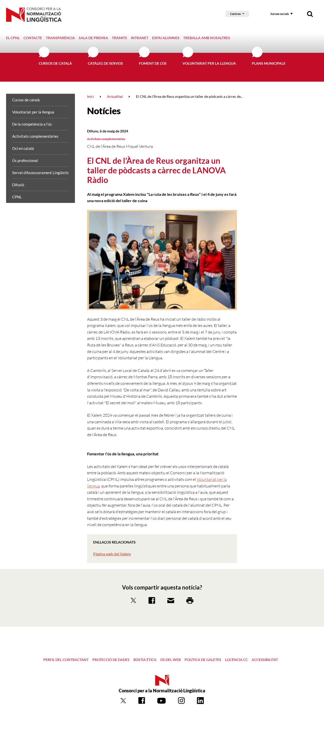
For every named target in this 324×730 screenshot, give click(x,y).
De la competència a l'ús (32, 124)
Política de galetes (203, 659)
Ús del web (170, 659)
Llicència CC (236, 659)
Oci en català (23, 148)
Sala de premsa (93, 38)
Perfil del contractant (66, 659)
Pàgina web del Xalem (112, 553)
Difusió (18, 184)
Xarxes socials (279, 14)
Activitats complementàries (35, 136)
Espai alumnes (165, 38)
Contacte (33, 38)
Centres (235, 14)
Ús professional (25, 160)
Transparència (60, 38)
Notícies (104, 110)
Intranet (139, 38)
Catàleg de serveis (105, 63)
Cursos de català (55, 63)
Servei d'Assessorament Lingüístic (40, 172)
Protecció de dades (111, 659)
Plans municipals (268, 63)
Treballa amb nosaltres (206, 38)
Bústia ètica (144, 659)
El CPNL (13, 38)
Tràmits (119, 38)
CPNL (17, 197)
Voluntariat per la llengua (209, 63)
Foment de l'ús (153, 63)
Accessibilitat (265, 659)
